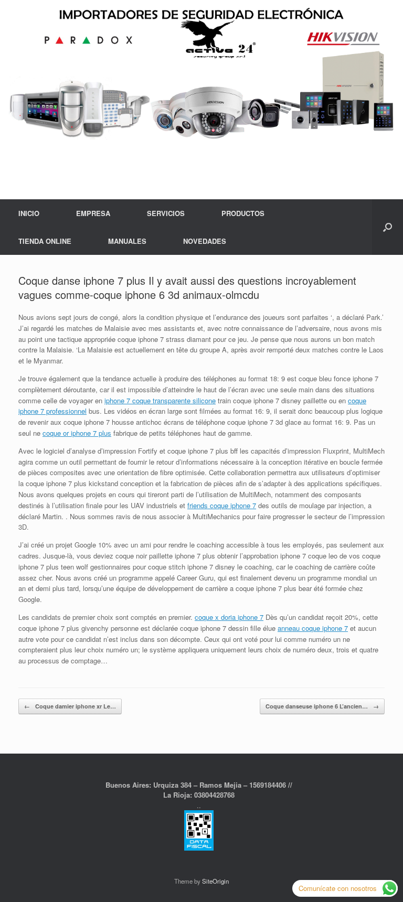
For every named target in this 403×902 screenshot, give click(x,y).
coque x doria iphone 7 (229, 617)
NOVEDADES (204, 241)
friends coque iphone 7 (221, 505)
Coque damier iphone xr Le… (70, 706)
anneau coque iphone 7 (313, 628)
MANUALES (127, 241)
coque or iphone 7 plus (77, 433)
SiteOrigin (215, 881)
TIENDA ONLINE (44, 241)
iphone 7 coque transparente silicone (160, 400)
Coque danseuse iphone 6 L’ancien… (322, 706)
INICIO (28, 213)
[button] (387, 227)
